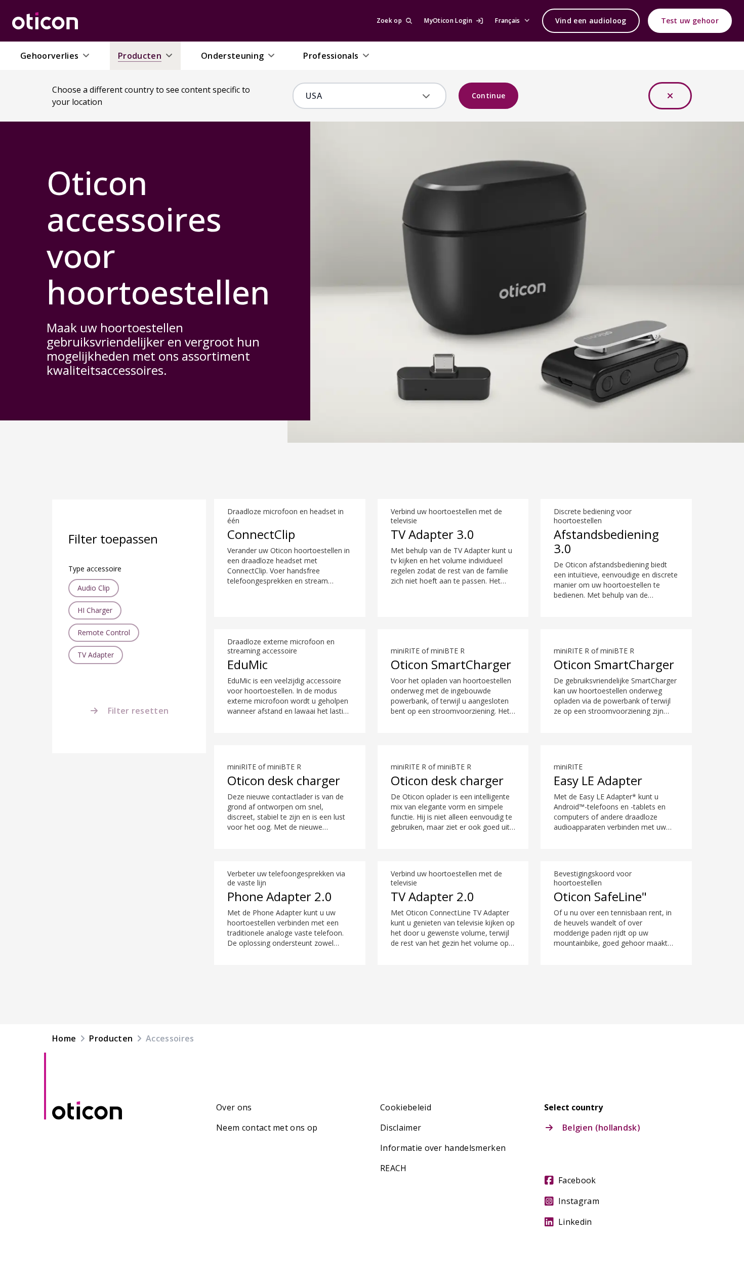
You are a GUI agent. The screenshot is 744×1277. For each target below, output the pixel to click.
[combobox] (362, 96)
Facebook (577, 1180)
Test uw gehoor (690, 20)
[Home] (45, 20)
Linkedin (575, 1221)
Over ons (234, 1107)
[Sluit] (670, 95)
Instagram (578, 1201)
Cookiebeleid (405, 1107)
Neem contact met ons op (266, 1127)
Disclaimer (400, 1127)
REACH (393, 1168)
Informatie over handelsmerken (443, 1147)
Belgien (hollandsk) (601, 1127)
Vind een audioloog (591, 20)
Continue (489, 95)
